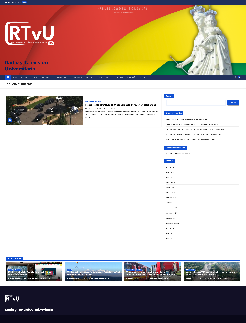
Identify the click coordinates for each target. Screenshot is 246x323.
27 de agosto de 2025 (94, 108)
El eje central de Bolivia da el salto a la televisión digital (186, 119)
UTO (15, 77)
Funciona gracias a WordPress (14, 319)
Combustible (130, 269)
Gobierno (139, 269)
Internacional (61, 77)
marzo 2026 (170, 193)
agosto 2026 (171, 167)
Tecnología (77, 77)
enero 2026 (170, 203)
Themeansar (40, 319)
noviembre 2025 (172, 213)
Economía (131, 77)
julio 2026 (170, 172)
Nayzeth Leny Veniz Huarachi (40, 278)
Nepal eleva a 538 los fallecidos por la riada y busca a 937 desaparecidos (193, 135)
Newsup (31, 319)
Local (35, 77)
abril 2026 (170, 187)
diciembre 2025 (172, 208)
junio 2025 (170, 238)
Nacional (46, 77)
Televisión (18, 269)
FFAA (100, 77)
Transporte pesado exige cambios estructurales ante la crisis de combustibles (195, 130)
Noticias (24, 77)
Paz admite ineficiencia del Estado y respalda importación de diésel (191, 140)
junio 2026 (170, 177)
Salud (108, 77)
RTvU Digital (110, 108)
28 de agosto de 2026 (18, 278)
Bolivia (11, 269)
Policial (89, 77)
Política (119, 77)
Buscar (169, 96)
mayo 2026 (170, 182)
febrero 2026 (171, 198)
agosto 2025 (170, 228)
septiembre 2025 (172, 223)
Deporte (143, 77)
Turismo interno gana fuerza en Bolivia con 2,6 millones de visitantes (192, 124)
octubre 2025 (171, 218)
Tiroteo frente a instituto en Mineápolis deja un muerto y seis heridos (120, 105)
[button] (236, 77)
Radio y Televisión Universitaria (29, 310)
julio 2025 (169, 233)
